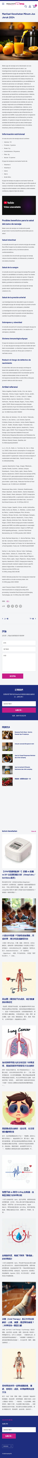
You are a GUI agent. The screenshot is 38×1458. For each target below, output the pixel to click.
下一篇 (32, 618)
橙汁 (8, 601)
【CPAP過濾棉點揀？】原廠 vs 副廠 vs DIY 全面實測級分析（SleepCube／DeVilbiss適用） (19, 874)
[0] (34, 6)
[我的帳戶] (30, 6)
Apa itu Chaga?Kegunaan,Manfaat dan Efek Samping (25, 756)
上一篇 (6, 618)
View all (33, 831)
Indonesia (5, 1446)
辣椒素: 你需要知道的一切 (23, 779)
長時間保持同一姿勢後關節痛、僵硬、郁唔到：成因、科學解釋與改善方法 (18, 1388)
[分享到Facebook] (8, 606)
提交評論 (13, 676)
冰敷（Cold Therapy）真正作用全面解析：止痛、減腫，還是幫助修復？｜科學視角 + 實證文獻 (18, 1322)
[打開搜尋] (26, 6)
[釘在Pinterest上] (12, 606)
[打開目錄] (3, 4)
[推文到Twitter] (16, 606)
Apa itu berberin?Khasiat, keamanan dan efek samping (23, 768)
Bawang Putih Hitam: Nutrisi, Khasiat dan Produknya (23, 733)
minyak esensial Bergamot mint (24, 744)
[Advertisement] (19, 810)
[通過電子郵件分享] (20, 606)
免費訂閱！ (19, 710)
